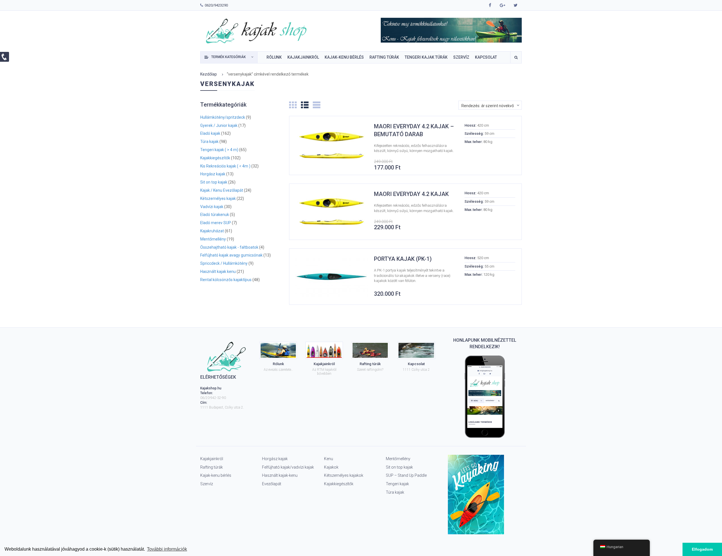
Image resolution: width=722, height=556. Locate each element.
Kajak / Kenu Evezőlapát (221, 190)
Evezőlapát (271, 484)
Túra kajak (209, 142)
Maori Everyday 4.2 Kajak (411, 194)
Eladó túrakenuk (214, 215)
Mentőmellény (213, 239)
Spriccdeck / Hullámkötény (224, 263)
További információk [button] (167, 549)
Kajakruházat (212, 231)
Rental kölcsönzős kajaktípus (226, 280)
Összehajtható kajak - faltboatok (229, 247)
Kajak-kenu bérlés (215, 475)
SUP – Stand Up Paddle (406, 475)
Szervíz (206, 484)
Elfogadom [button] (702, 549)
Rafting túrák (211, 467)
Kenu (328, 458)
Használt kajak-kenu (280, 475)
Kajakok (331, 467)
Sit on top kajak (213, 182)
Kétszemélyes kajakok (343, 475)
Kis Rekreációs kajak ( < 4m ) (225, 166)
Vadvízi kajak (211, 207)
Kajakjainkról (211, 458)
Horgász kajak (212, 174)
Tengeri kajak (397, 484)
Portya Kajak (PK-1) (403, 258)
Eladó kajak (210, 133)
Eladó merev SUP (215, 223)
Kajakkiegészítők (215, 158)
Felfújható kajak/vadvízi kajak (288, 467)
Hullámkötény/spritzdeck (222, 117)
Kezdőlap (208, 74)
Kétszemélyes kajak (218, 199)
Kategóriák (228, 57)
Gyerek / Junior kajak (218, 125)
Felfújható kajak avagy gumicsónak (231, 255)
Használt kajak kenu (218, 272)
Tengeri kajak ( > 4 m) (219, 150)
